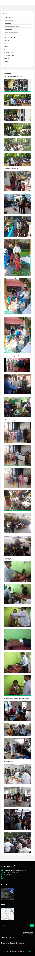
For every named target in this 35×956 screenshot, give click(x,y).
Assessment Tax (9, 20)
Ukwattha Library (8, 52)
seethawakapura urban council (17, 953)
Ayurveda (6, 58)
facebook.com (7, 877)
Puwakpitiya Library (10, 55)
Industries (6, 46)
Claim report (8, 23)
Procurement (7, 64)
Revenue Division (8, 17)
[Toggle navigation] (32, 2)
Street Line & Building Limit (12, 26)
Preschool (6, 61)
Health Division (8, 49)
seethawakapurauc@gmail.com (11, 872)
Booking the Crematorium (11, 32)
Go (32, 925)
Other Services (8, 41)
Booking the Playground (11, 35)
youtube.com (6, 879)
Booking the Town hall (10, 38)
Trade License (8, 29)
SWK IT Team (27, 951)
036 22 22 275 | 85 (7, 874)
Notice (5, 43)
